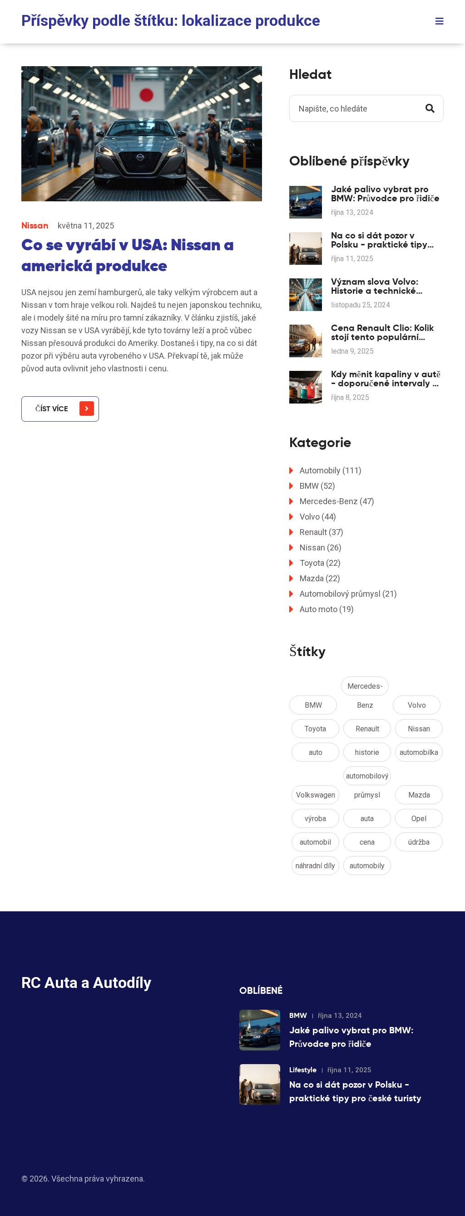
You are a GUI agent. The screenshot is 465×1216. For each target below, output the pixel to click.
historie (367, 752)
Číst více (51, 408)
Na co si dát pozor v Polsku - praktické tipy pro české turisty (379, 240)
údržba (419, 842)
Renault (321, 532)
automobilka (419, 752)
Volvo (318, 516)
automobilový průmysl (367, 778)
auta (367, 818)
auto (315, 752)
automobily (367, 865)
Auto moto (327, 609)
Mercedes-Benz (337, 501)
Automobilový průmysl (348, 593)
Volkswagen (315, 795)
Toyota (320, 563)
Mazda (320, 578)
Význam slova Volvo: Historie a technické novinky (374, 286)
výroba (315, 818)
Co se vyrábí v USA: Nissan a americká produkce (127, 255)
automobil (315, 842)
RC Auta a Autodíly (86, 982)
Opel (418, 818)
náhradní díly (315, 865)
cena (367, 842)
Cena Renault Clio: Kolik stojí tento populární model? (382, 332)
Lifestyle (303, 1070)
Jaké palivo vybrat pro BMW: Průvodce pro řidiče (385, 194)
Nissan (35, 225)
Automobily (330, 470)
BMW (317, 486)
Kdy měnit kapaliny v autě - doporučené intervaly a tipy (385, 379)
